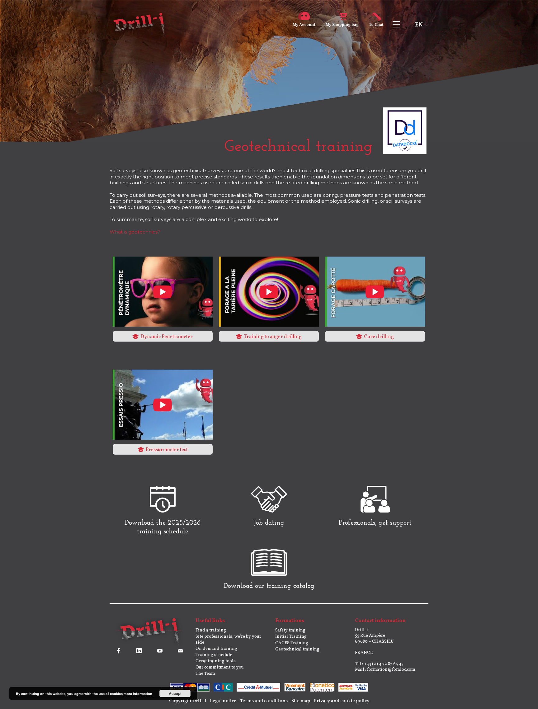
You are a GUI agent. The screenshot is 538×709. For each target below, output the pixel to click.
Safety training (290, 630)
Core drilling (378, 336)
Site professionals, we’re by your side (228, 639)
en (419, 25)
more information (138, 693)
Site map (300, 701)
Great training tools (216, 661)
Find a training (211, 630)
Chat (376, 25)
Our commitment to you (220, 667)
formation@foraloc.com (391, 670)
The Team (205, 674)
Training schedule (214, 655)
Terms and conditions (264, 701)
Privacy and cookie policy (341, 701)
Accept (175, 693)
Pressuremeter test (166, 450)
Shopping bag (342, 25)
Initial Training (291, 637)
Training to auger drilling (272, 336)
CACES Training (291, 643)
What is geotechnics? (135, 232)
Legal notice (223, 701)
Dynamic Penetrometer (166, 336)
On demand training (216, 649)
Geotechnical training (297, 649)
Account (304, 25)
